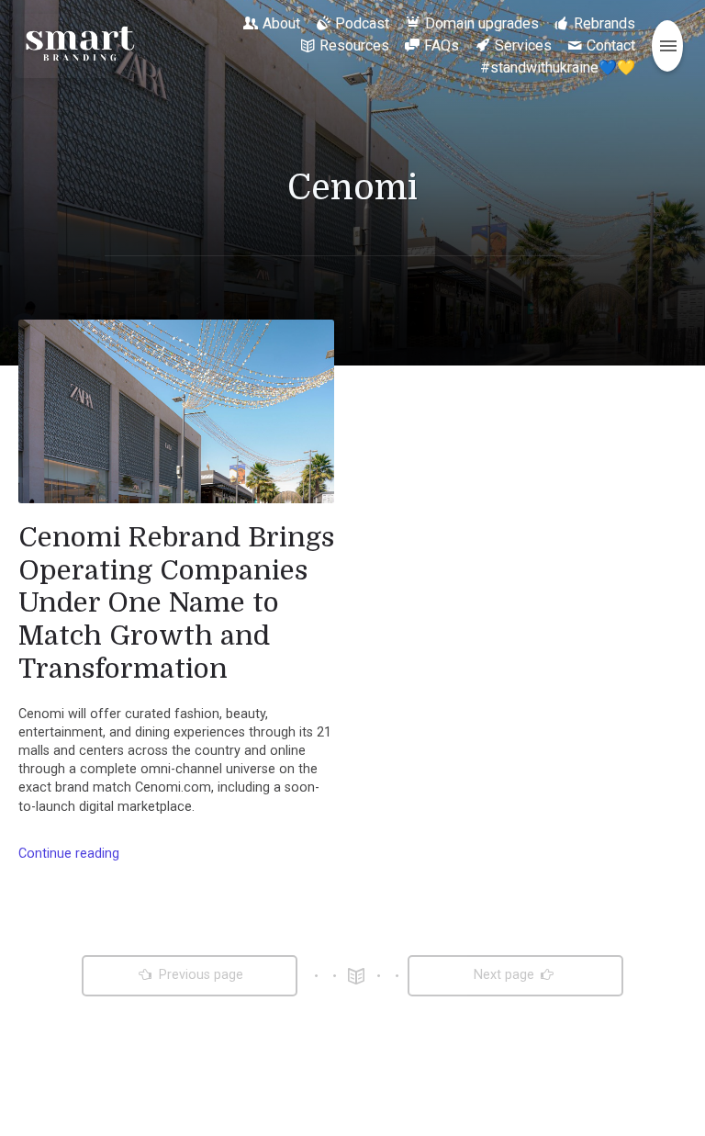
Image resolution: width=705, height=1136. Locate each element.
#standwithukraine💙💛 (557, 67)
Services (523, 45)
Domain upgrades (482, 23)
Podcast (362, 23)
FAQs (441, 45)
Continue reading (68, 853)
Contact (611, 45)
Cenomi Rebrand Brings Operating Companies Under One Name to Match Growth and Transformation (176, 603)
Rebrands (604, 23)
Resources (354, 45)
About (281, 23)
